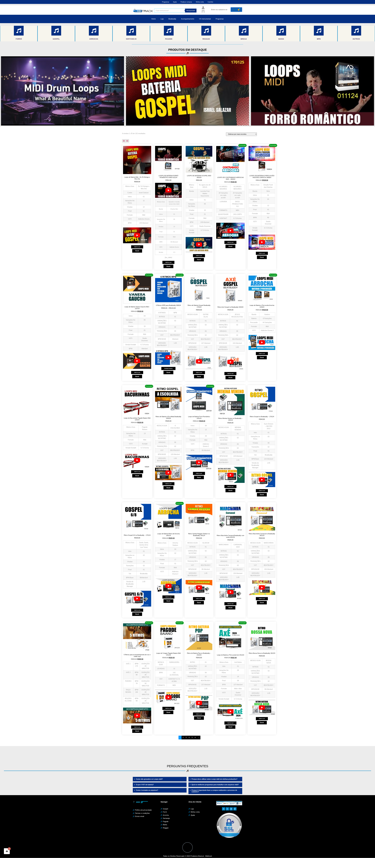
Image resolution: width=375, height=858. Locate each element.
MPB (319, 39)
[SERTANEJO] (131, 31)
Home (153, 19)
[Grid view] (124, 141)
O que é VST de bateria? (145, 784)
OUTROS (356, 39)
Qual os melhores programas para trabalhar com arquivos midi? (215, 784)
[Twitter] (235, 809)
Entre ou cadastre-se (219, 10)
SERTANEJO (131, 39)
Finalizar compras (186, 2)
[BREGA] (244, 31)
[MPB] (319, 31)
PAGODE (168, 39)
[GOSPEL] (56, 31)
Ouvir (137, 251)
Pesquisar (190, 10)
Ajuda (175, 2)
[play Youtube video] (62, 90)
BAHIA (281, 39)
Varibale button (168, 368)
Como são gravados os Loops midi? (149, 779)
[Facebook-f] (223, 809)
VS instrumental (205, 19)
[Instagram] (227, 809)
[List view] (127, 141)
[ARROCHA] (94, 31)
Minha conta (200, 2)
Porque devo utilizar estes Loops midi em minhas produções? (214, 779)
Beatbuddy (172, 19)
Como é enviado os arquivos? (147, 790)
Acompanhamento (187, 19)
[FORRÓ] (19, 31)
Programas (165, 2)
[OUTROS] (356, 31)
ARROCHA (93, 39)
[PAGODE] (169, 31)
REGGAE (206, 39)
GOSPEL (56, 39)
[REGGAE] (206, 31)
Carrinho (210, 2)
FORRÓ (19, 39)
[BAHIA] (281, 31)
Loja (162, 19)
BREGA (244, 39)
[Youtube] (231, 809)
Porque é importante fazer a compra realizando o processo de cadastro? (214, 791)
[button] (160, 779)
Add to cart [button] (137, 247)
